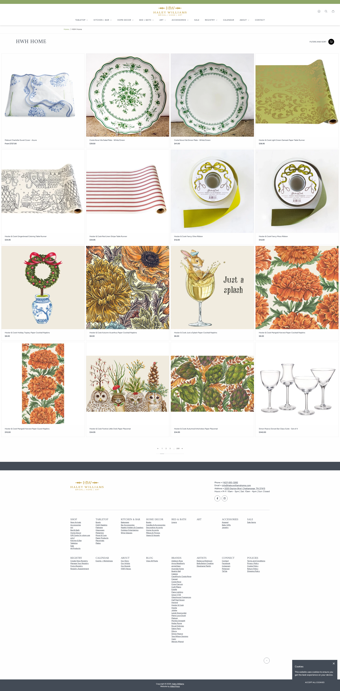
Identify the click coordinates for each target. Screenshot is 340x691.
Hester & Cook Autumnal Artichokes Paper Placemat (196, 429)
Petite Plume (176, 623)
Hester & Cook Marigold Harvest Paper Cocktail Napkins (282, 333)
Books (148, 522)
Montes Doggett (178, 621)
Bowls (98, 522)
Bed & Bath (75, 530)
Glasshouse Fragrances (181, 597)
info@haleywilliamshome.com (236, 485)
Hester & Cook (177, 605)
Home (66, 29)
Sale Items (251, 522)
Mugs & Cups (101, 535)
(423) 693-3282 (230, 482)
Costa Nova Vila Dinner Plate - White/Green (192, 140)
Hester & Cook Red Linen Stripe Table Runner (108, 236)
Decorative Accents (154, 527)
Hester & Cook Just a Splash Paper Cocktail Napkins (195, 333)
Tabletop (74, 543)
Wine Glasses (126, 533)
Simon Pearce (177, 634)
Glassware (100, 530)
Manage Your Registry (79, 563)
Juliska (174, 610)
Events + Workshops (104, 561)
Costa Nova (176, 582)
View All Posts (152, 561)
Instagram (226, 566)
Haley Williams (178, 684)
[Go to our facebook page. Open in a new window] (217, 498)
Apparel (225, 522)
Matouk (174, 618)
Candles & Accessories (155, 525)
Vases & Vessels (153, 535)
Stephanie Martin (204, 566)
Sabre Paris (176, 628)
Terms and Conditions (256, 561)
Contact (225, 561)
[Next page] (182, 451)
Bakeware (125, 522)
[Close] (334, 663)
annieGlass (176, 566)
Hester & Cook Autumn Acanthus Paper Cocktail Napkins (113, 333)
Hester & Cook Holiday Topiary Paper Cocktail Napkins (27, 333)
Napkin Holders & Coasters (132, 527)
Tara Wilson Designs (179, 636)
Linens (174, 522)
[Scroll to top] (267, 660)
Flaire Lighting (177, 592)
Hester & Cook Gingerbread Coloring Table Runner (26, 236)
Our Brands (125, 566)
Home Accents (152, 530)
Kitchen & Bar (76, 540)
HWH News (126, 569)
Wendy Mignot (177, 641)
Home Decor (75, 533)
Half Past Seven (178, 600)
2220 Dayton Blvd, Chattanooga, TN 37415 (244, 488)
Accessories (75, 525)
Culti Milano (176, 587)
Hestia (174, 608)
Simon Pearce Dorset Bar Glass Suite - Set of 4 (278, 429)
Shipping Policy (253, 571)
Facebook (226, 563)
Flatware (99, 527)
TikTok (224, 571)
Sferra (174, 631)
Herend (174, 602)
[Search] (326, 11)
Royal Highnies (177, 626)
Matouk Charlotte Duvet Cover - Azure (21, 140)
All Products (75, 548)
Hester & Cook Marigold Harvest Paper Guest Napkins (27, 429)
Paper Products (102, 538)
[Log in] (319, 11)
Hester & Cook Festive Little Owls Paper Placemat (110, 429)
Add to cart (128, 95)
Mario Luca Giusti (178, 615)
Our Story (125, 561)
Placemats (100, 540)
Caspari (174, 579)
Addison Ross (177, 561)
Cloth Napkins (101, 525)
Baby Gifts (226, 525)
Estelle (174, 589)
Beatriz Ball (176, 571)
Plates (98, 543)
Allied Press (175, 686)
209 (178, 448)
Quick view (42, 95)
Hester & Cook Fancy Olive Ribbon (188, 236)
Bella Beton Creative (205, 563)
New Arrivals (75, 522)
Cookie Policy (252, 566)
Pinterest (226, 569)
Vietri (173, 639)
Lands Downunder (179, 613)
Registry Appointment (79, 569)
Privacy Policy (253, 563)
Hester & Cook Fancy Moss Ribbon (273, 236)
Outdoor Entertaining (129, 530)
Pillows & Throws (153, 533)
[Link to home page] (87, 486)
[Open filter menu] (331, 42)
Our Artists (125, 563)
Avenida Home (177, 569)
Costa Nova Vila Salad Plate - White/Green (107, 140)
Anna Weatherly (178, 563)
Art (71, 527)
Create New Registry (79, 561)
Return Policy (252, 569)
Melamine (100, 533)
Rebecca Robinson (204, 561)
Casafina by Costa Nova (181, 576)
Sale (72, 546)
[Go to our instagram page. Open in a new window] (225, 498)
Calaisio (174, 574)
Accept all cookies (314, 682)
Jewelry (225, 527)
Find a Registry (76, 566)
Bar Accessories (128, 525)
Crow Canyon (177, 584)
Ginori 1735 (176, 595)
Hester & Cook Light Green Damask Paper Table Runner (282, 140)
